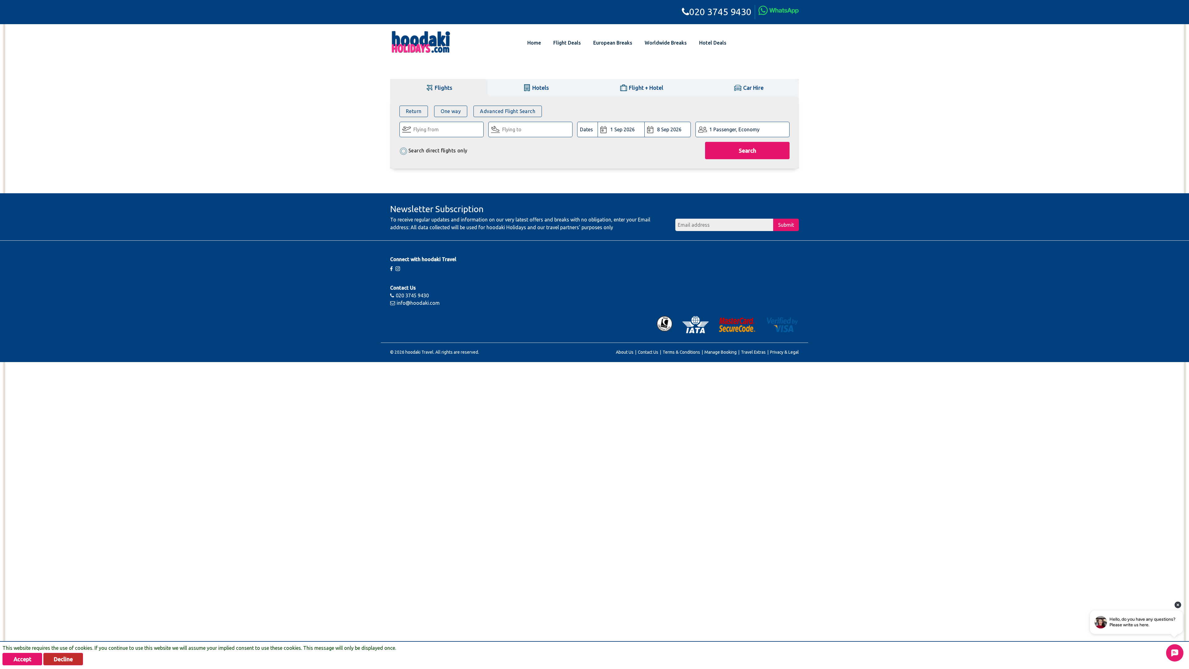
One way (451, 111)
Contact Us (648, 352)
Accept (22, 659)
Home (534, 43)
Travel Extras (753, 352)
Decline (63, 659)
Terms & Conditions (681, 352)
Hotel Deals (712, 43)
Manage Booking (720, 352)
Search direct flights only (437, 150)
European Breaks (612, 43)
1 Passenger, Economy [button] (734, 129)
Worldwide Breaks (666, 43)
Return (413, 111)
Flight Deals (567, 43)
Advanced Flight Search (507, 111)
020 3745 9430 (720, 12)
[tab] (439, 87)
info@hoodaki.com (418, 303)
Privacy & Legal (784, 352)
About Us (625, 352)
